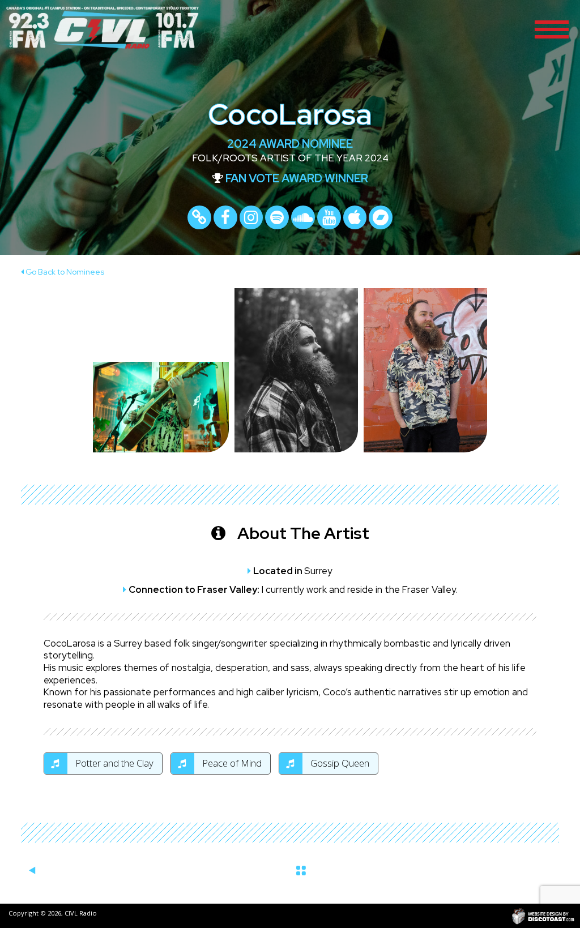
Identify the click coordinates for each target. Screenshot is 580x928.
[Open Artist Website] (199, 217)
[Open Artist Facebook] (225, 217)
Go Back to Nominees (64, 272)
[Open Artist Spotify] (277, 217)
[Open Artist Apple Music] (355, 217)
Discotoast (543, 915)
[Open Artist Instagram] (251, 217)
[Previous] (32, 870)
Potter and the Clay (113, 762)
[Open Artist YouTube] (329, 217)
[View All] (301, 868)
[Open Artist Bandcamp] (381, 217)
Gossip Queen (338, 762)
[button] (551, 28)
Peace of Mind (231, 762)
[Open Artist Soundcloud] (303, 217)
